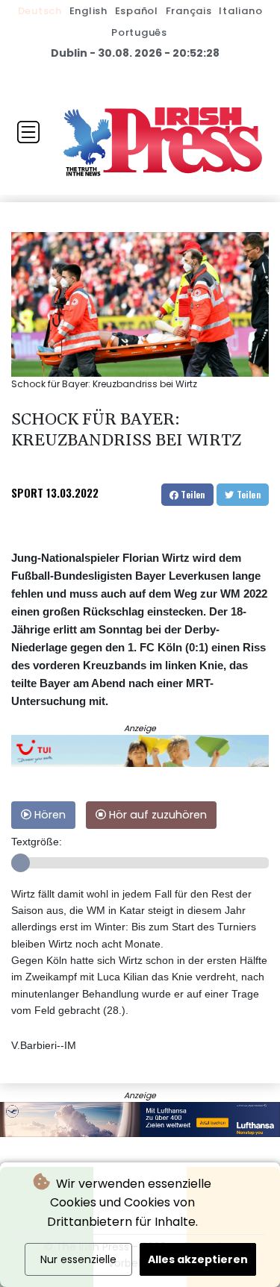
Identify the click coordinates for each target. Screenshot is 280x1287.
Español (136, 11)
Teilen (191, 494)
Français (189, 11)
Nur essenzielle (78, 1259)
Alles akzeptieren (198, 1259)
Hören (48, 814)
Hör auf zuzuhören (156, 814)
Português (139, 32)
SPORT (27, 492)
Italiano (240, 11)
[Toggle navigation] (28, 132)
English (88, 11)
